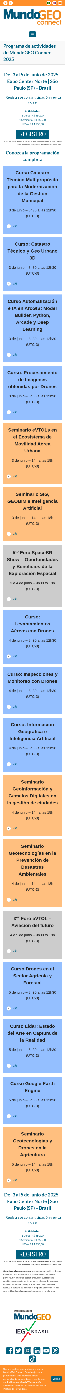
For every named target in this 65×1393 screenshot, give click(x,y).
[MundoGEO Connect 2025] (32, 17)
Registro (32, 134)
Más (15, 226)
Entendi (56, 1379)
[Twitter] (5, 3)
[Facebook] (10, 3)
